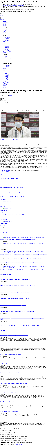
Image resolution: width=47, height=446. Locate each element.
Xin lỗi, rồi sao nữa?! (3, 223)
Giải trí (6, 76)
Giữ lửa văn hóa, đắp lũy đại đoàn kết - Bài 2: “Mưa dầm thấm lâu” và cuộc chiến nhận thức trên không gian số (18, 239)
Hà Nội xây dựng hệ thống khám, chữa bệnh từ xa (8, 401)
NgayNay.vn (2, 15)
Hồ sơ (6, 57)
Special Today (5, 22)
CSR (6, 67)
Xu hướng (4, 68)
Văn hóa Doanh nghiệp (7, 58)
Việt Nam (9, 171)
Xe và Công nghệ (6, 82)
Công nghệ (7, 30)
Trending (6, 79)
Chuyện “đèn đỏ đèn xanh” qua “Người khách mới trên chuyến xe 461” (11, 192)
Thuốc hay (7, 39)
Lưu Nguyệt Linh (3, 232)
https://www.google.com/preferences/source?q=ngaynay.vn (13, 5)
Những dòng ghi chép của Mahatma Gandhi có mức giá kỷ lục (15, 279)
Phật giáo (4, 81)
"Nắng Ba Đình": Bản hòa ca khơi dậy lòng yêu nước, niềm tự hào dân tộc (18, 311)
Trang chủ (4, 21)
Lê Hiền (1, 212)
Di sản (4, 31)
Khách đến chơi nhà (3, 210)
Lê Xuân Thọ (2, 225)
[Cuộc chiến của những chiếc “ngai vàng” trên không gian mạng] (7, 201)
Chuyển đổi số (7, 65)
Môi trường (7, 29)
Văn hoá (4, 23)
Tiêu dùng (7, 75)
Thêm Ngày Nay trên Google (5, 170)
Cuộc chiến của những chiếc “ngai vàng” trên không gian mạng (10, 203)
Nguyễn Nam (2, 206)
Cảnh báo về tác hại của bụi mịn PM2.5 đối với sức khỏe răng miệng (11, 344)
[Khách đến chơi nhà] (7, 208)
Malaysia (12, 171)
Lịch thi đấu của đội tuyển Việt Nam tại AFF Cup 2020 (9, 139)
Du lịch (4, 41)
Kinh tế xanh (7, 66)
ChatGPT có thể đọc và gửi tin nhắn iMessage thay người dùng (10, 354)
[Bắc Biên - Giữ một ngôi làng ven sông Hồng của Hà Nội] (14, 214)
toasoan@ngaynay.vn (18, 444)
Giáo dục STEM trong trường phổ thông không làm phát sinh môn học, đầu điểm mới (14, 335)
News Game (5, 84)
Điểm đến (7, 46)
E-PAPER (4, 83)
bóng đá (5, 171)
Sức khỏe (4, 32)
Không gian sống (6, 59)
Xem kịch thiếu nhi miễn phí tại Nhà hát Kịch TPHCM (9, 178)
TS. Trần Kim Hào (3, 219)
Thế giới (4, 52)
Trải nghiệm (7, 47)
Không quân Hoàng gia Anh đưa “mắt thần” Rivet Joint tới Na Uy (11, 363)
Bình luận (7, 56)
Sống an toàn (7, 37)
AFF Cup (2, 171)
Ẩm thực (6, 49)
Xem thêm (2, 425)
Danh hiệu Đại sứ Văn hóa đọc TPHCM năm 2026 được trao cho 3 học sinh (12, 196)
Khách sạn (7, 48)
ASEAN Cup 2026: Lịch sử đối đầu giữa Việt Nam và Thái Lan (15, 292)
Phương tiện (7, 50)
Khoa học (4, 25)
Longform (4, 85)
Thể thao (6, 77)
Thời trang (7, 74)
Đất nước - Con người (7, 51)
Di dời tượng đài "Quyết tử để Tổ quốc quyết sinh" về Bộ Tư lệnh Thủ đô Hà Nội (19, 325)
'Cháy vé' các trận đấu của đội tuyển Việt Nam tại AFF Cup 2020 (10, 141)
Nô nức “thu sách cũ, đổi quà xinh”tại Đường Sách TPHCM (14, 298)
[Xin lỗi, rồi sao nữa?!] (7, 221)
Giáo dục (4, 24)
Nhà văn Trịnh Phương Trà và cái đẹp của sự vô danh (13, 305)
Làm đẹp (6, 73)
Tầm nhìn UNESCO (6, 40)
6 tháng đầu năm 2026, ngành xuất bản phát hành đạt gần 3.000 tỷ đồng (11, 187)
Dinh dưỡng (7, 38)
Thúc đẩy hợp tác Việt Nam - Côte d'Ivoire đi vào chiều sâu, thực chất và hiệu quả (13, 383)
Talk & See (7, 78)
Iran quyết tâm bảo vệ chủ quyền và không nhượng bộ (9, 411)
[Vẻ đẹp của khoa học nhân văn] (9, 227)
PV (1, 95)
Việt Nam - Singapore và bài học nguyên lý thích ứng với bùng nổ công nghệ (12, 372)
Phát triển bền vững (6, 60)
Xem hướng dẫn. (35, 170)
